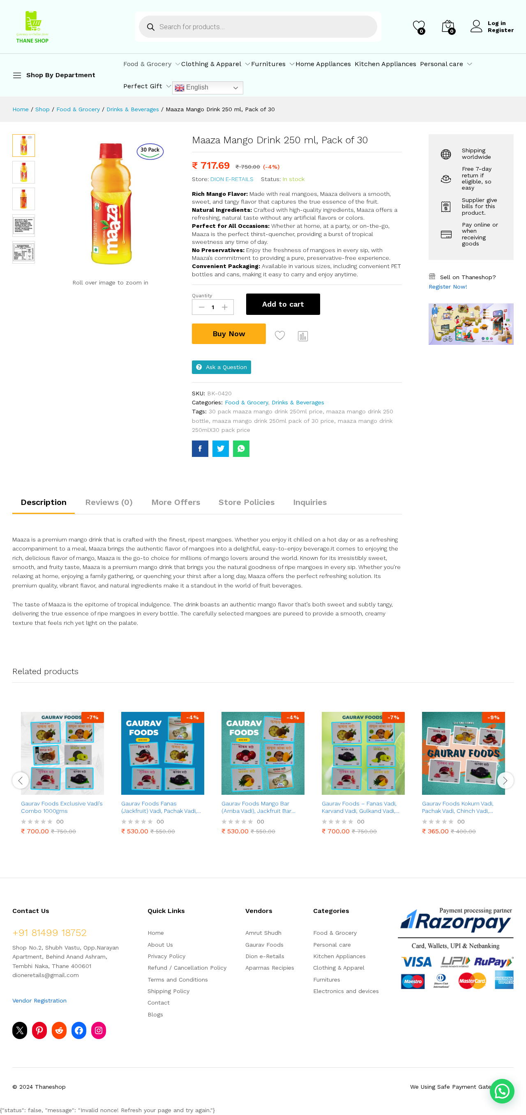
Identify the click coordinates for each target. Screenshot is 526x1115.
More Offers (175, 502)
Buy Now (228, 333)
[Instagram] (98, 1030)
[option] (62, 775)
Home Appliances (323, 64)
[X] (19, 1030)
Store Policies (247, 502)
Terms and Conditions (178, 979)
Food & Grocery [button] (147, 64)
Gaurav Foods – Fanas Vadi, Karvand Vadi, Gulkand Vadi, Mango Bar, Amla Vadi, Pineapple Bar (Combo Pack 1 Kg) (361, 807)
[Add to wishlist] (281, 336)
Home (156, 932)
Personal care (332, 944)
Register (501, 30)
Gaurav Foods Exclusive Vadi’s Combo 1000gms (62, 807)
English (196, 87)
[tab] (43, 506)
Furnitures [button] (268, 64)
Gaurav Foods (264, 944)
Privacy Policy (166, 956)
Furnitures (326, 979)
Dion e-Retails (232, 179)
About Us (160, 944)
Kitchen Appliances (385, 64)
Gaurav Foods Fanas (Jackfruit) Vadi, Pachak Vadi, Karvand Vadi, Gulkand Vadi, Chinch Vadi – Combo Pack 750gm (159, 807)
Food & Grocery (246, 402)
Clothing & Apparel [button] (211, 64)
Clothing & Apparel (339, 967)
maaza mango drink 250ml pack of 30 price (273, 421)
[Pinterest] (39, 1030)
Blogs (155, 1014)
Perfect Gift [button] (142, 86)
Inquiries (310, 502)
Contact (159, 1002)
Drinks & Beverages (298, 402)
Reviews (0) (109, 502)
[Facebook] (79, 1030)
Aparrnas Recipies (269, 967)
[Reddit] (59, 1030)
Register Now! (448, 286)
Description (44, 502)
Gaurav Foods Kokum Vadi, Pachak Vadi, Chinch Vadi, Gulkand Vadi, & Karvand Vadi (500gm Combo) (461, 807)
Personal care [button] (441, 64)
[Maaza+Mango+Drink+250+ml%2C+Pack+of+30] (220, 448)
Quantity (202, 295)
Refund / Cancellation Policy (187, 967)
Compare (303, 336)
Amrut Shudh (263, 932)
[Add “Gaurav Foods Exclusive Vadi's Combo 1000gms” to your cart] (34, 790)
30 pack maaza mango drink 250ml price (266, 411)
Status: (271, 179)
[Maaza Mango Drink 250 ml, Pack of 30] (200, 448)
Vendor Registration (39, 1000)
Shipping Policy (168, 991)
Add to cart (283, 304)
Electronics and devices (346, 991)
